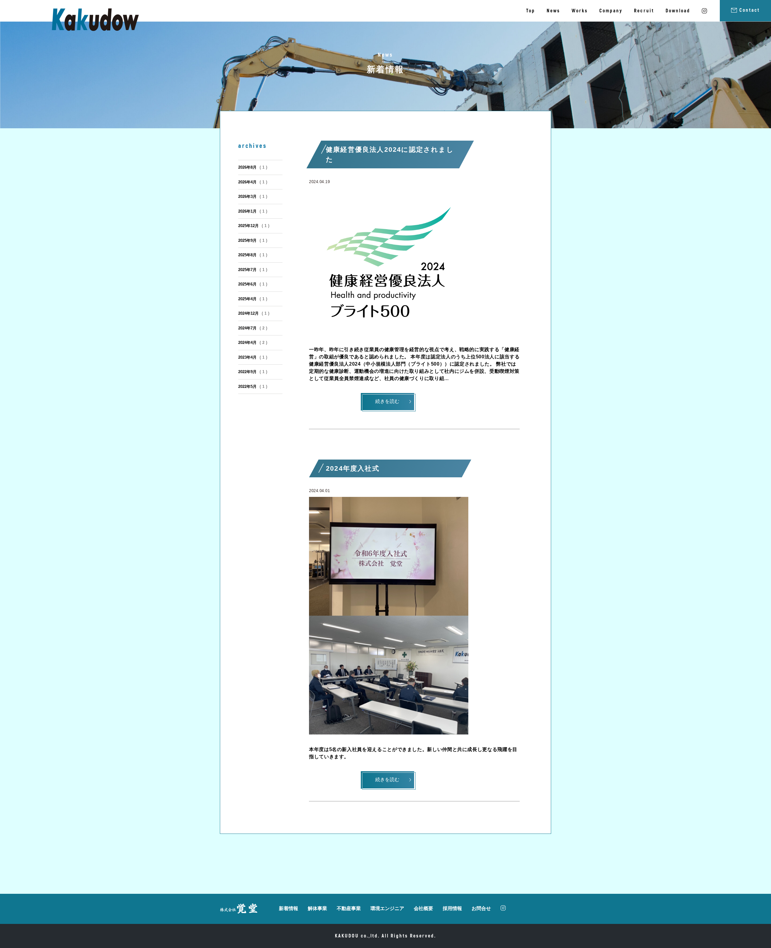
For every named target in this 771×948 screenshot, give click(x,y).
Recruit (644, 11)
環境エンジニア (387, 908)
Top (530, 11)
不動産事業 (349, 908)
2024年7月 (252, 328)
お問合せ (481, 908)
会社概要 (423, 908)
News (553, 11)
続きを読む (387, 401)
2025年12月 (254, 225)
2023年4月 (252, 357)
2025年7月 (252, 269)
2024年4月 (252, 342)
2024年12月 (254, 313)
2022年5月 (252, 386)
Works (580, 11)
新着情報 (288, 908)
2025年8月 (252, 255)
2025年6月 (252, 284)
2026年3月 (252, 196)
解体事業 (317, 908)
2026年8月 (252, 167)
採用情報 (452, 908)
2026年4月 (252, 182)
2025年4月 (252, 299)
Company (611, 11)
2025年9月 (252, 240)
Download (678, 11)
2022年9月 (252, 372)
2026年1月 (252, 211)
